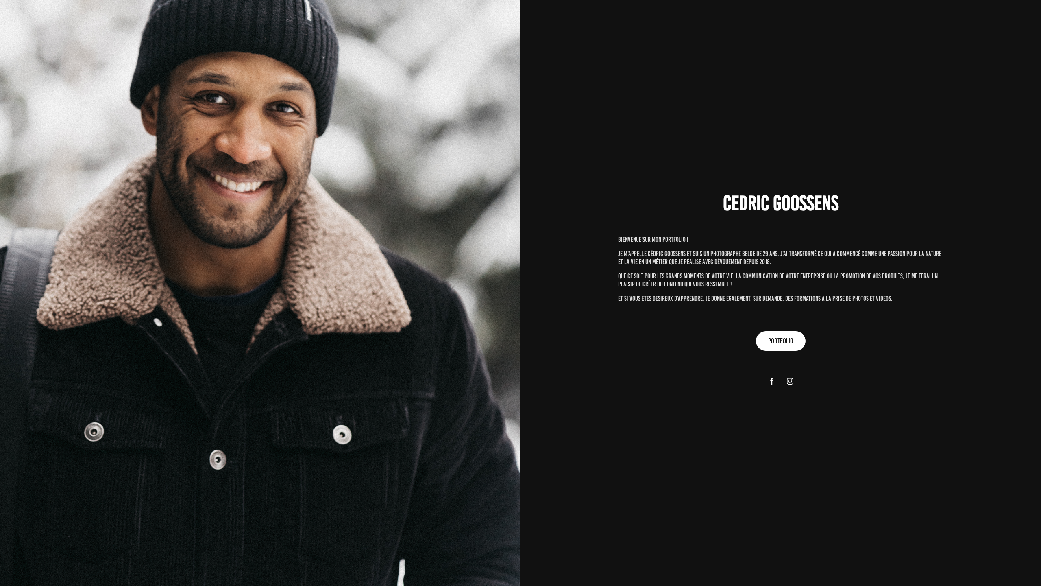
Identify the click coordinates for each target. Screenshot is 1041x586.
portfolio (780, 341)
